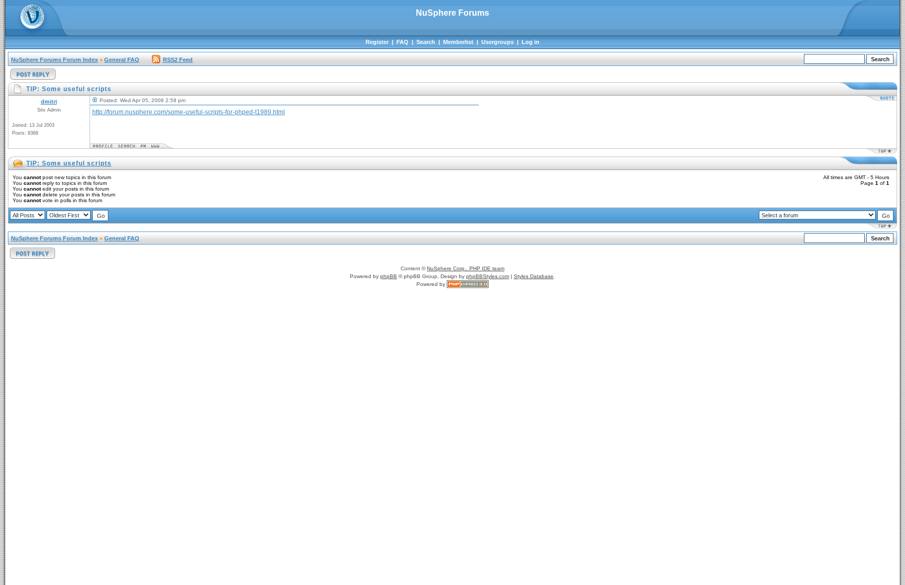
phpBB (388, 276)
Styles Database (534, 276)
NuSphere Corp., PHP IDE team (465, 268)
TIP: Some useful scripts (69, 163)
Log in (530, 42)
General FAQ (121, 60)
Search (425, 42)
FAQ (402, 42)
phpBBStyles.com (487, 276)
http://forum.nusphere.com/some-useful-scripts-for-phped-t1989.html (188, 112)
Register (377, 42)
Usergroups (497, 42)
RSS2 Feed (178, 60)
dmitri (49, 101)
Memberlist (458, 42)
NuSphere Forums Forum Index (54, 60)
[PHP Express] (468, 284)
